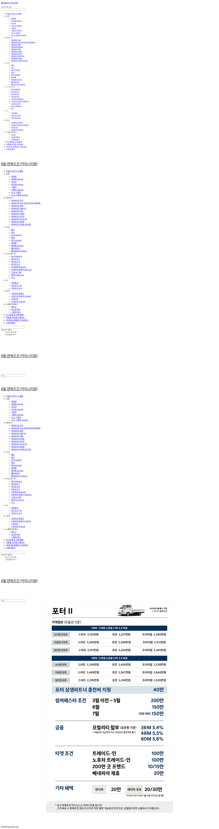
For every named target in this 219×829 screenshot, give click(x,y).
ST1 (12, 108)
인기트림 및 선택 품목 (14, 142)
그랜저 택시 (15, 139)
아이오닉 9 (15, 96)
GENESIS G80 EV (17, 47)
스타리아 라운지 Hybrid (20, 125)
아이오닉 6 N (16, 118)
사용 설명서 (10, 149)
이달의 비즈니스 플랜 (14, 13)
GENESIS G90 (16, 49)
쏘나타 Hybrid (16, 25)
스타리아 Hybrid (17, 130)
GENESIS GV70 (16, 54)
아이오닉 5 (15, 91)
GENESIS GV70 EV (17, 56)
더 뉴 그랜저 (15, 33)
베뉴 (12, 65)
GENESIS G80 (16, 44)
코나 (12, 67)
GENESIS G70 (16, 40)
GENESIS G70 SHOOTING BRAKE (23, 42)
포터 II (13, 134)
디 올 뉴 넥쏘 (16, 103)
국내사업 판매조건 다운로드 (16, 146)
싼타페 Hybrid (16, 79)
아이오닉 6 (15, 94)
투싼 (12, 72)
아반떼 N (14, 113)
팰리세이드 (15, 82)
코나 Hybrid (15, 70)
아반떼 (13, 18)
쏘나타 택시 (15, 137)
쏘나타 (13, 23)
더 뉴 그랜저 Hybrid (18, 35)
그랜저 (13, 28)
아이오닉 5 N (16, 115)
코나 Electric (15, 89)
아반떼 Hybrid (16, 21)
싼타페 (13, 77)
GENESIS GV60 (16, 51)
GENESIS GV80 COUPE (19, 60)
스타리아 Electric (17, 99)
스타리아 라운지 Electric (20, 101)
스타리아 (14, 127)
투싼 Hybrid (15, 75)
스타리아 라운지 (17, 122)
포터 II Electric (16, 106)
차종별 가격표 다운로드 (14, 144)
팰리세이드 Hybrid (18, 84)
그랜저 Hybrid (16, 30)
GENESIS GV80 (16, 58)
